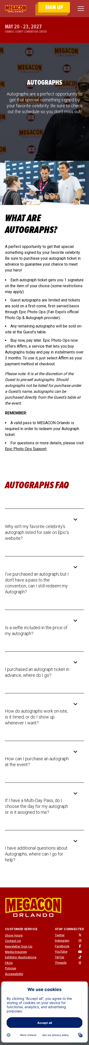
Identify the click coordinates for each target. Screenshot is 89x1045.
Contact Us (13, 941)
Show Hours (13, 935)
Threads (61, 962)
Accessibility (14, 974)
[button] (41, 532)
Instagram (62, 940)
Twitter (60, 935)
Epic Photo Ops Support (25, 449)
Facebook (62, 946)
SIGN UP (54, 7)
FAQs (9, 963)
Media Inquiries (16, 952)
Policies (10, 968)
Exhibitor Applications (20, 957)
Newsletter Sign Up (18, 946)
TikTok (59, 957)
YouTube (61, 951)
